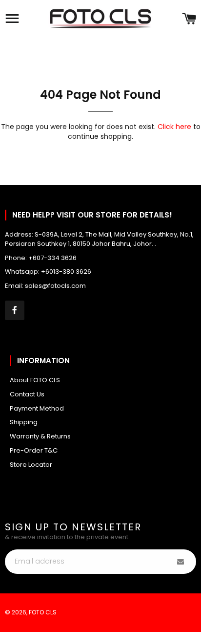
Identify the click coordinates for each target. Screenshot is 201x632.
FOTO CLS (43, 612)
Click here (174, 126)
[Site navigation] (12, 19)
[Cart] (189, 19)
